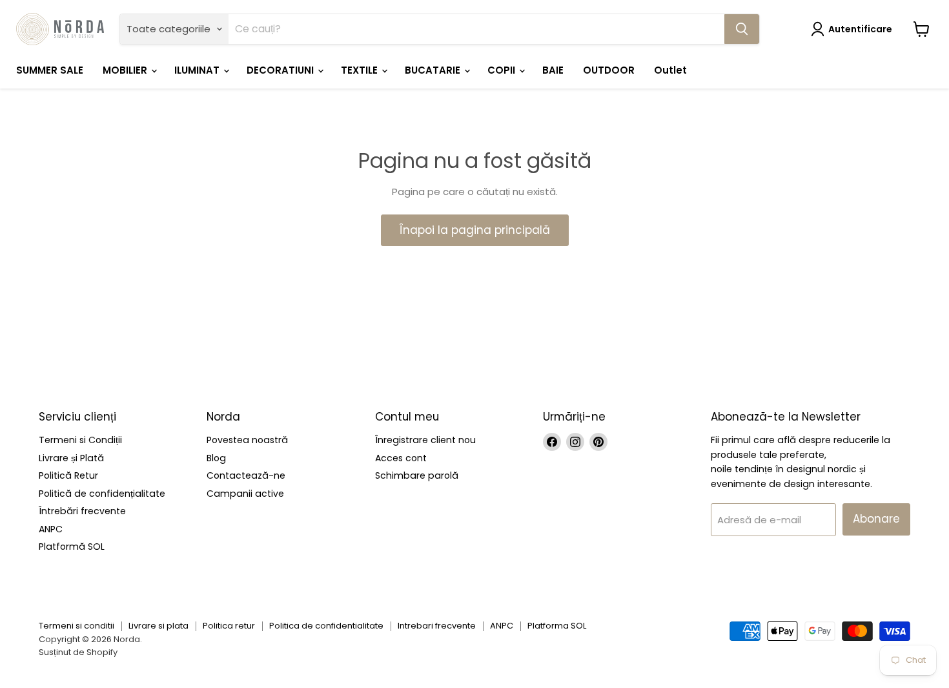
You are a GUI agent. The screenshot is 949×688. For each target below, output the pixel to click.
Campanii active (245, 493)
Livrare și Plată (71, 458)
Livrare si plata (158, 626)
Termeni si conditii (76, 626)
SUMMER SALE (49, 70)
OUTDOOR (609, 70)
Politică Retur (68, 475)
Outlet (670, 70)
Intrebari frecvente (437, 626)
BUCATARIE (434, 70)
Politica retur (229, 626)
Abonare (876, 518)
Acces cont (401, 458)
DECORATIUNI (281, 70)
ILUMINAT (198, 70)
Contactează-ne (246, 475)
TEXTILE (360, 70)
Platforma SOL (556, 626)
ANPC (51, 529)
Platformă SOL (72, 546)
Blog (216, 458)
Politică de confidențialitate (102, 493)
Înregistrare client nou (425, 439)
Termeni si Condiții (80, 439)
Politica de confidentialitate (326, 626)
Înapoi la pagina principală (475, 230)
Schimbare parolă (416, 475)
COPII (502, 70)
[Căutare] (741, 29)
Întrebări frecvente (82, 511)
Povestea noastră (247, 439)
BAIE (553, 70)
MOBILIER (126, 70)
